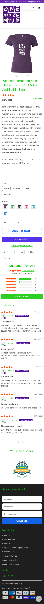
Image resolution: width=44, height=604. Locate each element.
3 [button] (22, 442)
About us (6, 535)
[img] (7, 312)
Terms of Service (9, 556)
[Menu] (27, 7)
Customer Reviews (10, 564)
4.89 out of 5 (28, 270)
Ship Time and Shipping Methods (16, 547)
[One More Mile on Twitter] (4, 576)
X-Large (7, 195)
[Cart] (39, 7)
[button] (8, 95)
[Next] (27, 75)
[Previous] (17, 75)
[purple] (22, 53)
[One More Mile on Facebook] (8, 576)
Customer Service (10, 560)
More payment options (22, 245)
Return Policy (8, 543)
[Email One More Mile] (16, 576)
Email (8, 258)
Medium (16, 188)
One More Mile (15, 584)
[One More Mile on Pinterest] (12, 576)
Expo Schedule (8, 539)
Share (21, 252)
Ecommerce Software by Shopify (16, 588)
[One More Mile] (11, 16)
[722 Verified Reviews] (22, 479)
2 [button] (18, 442)
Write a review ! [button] (22, 296)
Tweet (8, 252)
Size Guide (37, 99)
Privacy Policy (8, 552)
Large (26, 188)
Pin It (32, 252)
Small (6, 188)
